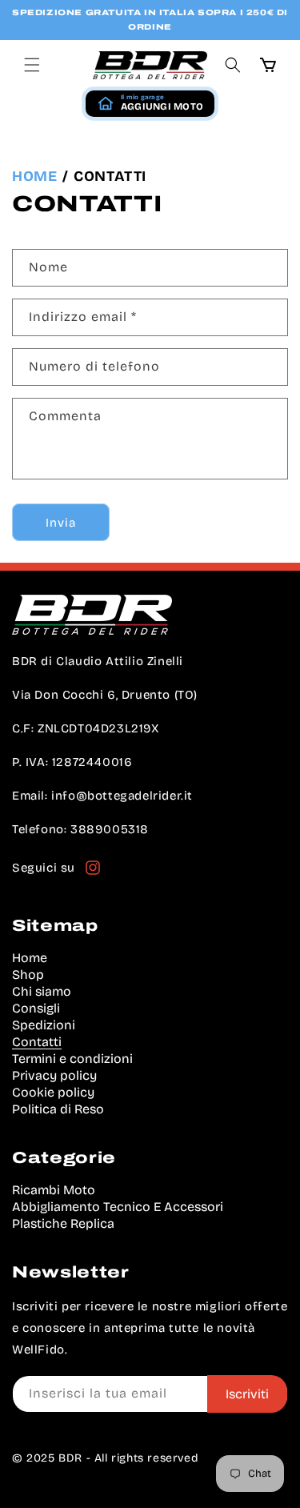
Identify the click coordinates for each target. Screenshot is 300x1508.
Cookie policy (53, 1092)
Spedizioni (43, 1025)
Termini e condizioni (72, 1058)
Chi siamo (41, 991)
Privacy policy (54, 1075)
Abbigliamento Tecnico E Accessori (117, 1206)
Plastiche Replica (63, 1223)
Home (34, 176)
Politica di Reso (58, 1109)
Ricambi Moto (53, 1189)
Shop (28, 974)
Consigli (36, 1008)
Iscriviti (247, 1394)
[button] (32, 64)
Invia (61, 522)
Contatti (37, 1041)
